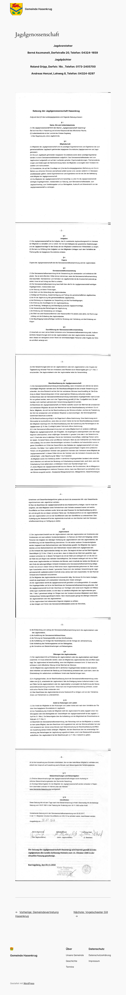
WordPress (29, 983)
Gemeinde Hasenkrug (38, 9)
